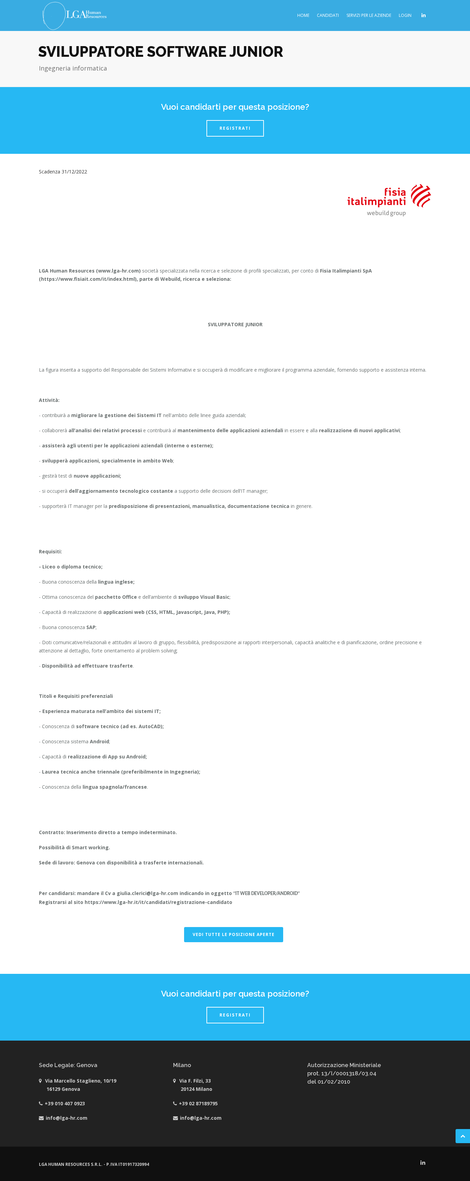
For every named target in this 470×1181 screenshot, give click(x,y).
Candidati (328, 15)
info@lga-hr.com (66, 1118)
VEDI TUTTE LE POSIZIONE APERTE (234, 934)
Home (303, 15)
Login (405, 15)
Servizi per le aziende (368, 15)
